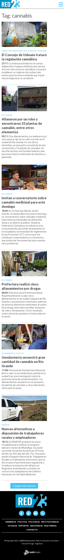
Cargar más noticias (24, 485)
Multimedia (50, 526)
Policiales (34, 522)
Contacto (32, 530)
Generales (10, 522)
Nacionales (36, 526)
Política (22, 522)
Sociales (12, 526)
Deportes (24, 526)
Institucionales (50, 522)
